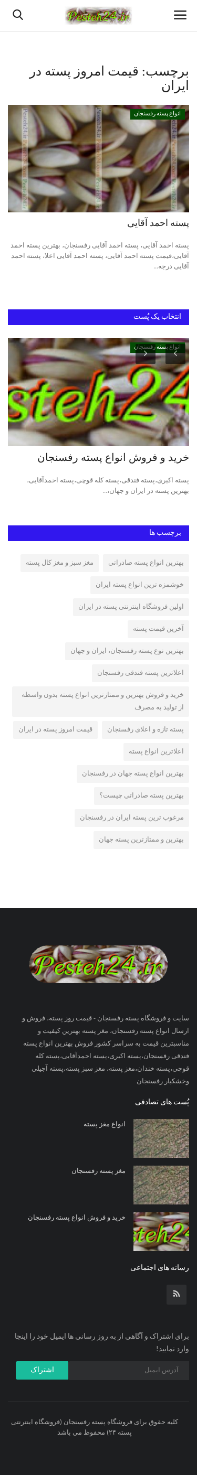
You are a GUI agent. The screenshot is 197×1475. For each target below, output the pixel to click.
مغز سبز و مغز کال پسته (60, 562)
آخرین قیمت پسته (158, 629)
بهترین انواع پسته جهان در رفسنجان (133, 773)
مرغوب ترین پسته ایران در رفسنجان (132, 817)
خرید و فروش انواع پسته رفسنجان (113, 458)
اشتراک (42, 1370)
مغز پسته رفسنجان (98, 1171)
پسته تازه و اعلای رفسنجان (145, 729)
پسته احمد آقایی (158, 224)
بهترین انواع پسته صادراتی (146, 562)
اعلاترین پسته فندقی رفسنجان (140, 673)
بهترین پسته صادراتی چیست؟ (141, 795)
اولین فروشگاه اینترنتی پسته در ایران (131, 607)
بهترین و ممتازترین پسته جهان (141, 839)
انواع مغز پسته (105, 1124)
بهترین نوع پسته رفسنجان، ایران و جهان (127, 651)
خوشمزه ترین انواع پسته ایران (140, 585)
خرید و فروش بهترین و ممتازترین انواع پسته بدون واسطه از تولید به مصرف (103, 701)
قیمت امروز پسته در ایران (55, 729)
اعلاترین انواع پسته (156, 751)
